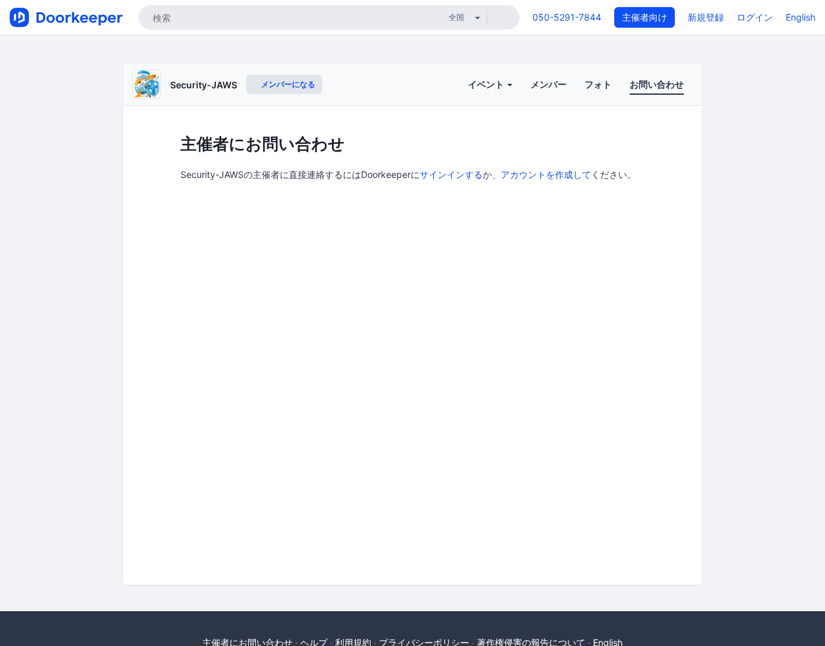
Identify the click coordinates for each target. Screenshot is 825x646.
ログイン (755, 17)
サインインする (451, 174)
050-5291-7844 (566, 17)
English (800, 17)
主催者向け (644, 17)
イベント (487, 84)
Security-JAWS (203, 84)
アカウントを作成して (546, 174)
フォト (598, 84)
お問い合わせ (657, 84)
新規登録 (706, 17)
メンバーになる (287, 84)
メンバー (548, 84)
